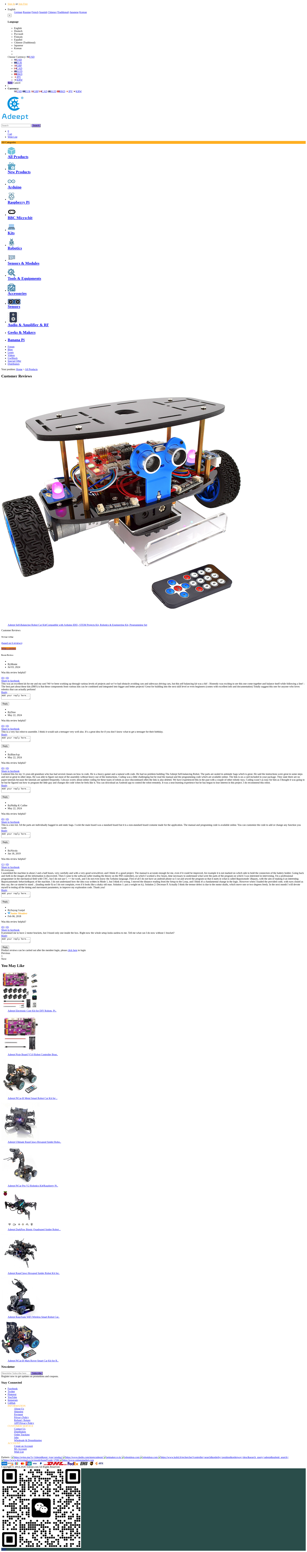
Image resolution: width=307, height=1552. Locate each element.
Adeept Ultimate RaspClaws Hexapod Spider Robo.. (34, 1142)
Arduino (14, 187)
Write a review (8, 648)
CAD (19, 68)
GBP (19, 65)
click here (72, 950)
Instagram (13, 1400)
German (18, 12)
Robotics (15, 248)
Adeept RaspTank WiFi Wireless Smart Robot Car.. (33, 1317)
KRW (20, 80)
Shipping (18, 1411)
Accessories (17, 293)
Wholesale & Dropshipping (28, 1440)
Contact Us (19, 1428)
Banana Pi (16, 340)
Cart (10, 132)
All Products (18, 157)
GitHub (11, 1403)
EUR (19, 62)
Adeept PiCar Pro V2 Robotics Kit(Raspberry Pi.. (33, 1185)
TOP (3, 1549)
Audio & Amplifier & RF (28, 325)
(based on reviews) (11, 643)
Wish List (12, 137)
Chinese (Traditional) (58, 12)
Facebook (13, 1388)
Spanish (43, 12)
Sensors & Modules (23, 263)
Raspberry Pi (19, 202)
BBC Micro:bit (20, 218)
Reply (4, 692)
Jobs (16, 1437)
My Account (20, 1449)
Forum (11, 346)
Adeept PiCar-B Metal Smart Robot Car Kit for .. (32, 1098)
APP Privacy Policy (24, 1423)
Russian (27, 12)
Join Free (23, 4)
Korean (83, 12)
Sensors (14, 306)
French (35, 12)
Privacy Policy (21, 1417)
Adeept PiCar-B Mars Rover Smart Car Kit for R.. (33, 1360)
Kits (11, 233)
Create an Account (23, 1446)
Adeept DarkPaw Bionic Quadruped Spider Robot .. (34, 1229)
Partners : (6, 1457)
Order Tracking (22, 1434)
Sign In (11, 4)
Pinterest (12, 1394)
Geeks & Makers (21, 332)
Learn (11, 352)
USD (32, 57)
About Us (19, 1408)
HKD (19, 74)
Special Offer (14, 361)
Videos (11, 355)
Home (19, 369)
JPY (19, 77)
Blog (10, 349)
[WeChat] (41, 1547)
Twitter (11, 1391)
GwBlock (13, 358)
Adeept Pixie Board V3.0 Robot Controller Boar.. (33, 1054)
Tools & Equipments (24, 278)
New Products (19, 172)
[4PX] (99, 1464)
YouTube (12, 1397)
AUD (19, 71)
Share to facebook (10, 680)
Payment (18, 1414)
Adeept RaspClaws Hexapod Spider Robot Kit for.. (34, 1273)
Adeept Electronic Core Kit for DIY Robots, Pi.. (32, 1010)
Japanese (74, 12)
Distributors (14, 364)
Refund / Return (22, 1420)
